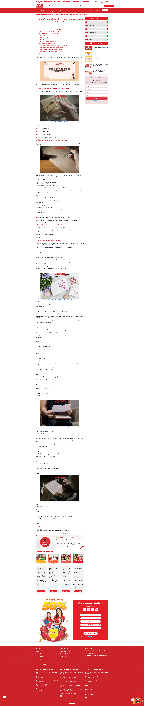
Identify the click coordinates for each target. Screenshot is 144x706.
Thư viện (93, 5)
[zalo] (102, 2)
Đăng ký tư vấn (108, 5)
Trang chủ (38, 14)
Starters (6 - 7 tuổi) (64, 653)
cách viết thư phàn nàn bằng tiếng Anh (54, 533)
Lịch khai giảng (39, 653)
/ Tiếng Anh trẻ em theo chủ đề (46, 14)
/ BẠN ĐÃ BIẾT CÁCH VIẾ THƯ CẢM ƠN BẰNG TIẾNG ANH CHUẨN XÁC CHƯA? (70, 14)
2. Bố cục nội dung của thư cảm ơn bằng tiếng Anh (48, 33)
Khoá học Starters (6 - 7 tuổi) (92, 25)
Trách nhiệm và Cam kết (41, 664)
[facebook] (100, 2)
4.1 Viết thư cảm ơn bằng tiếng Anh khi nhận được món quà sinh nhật (53, 45)
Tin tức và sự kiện (39, 659)
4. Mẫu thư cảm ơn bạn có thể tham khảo (46, 43)
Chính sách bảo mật (40, 656)
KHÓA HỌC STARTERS (53, 560)
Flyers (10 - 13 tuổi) (64, 659)
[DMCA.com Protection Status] (72, 703)
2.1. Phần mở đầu (42, 35)
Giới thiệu (48, 5)
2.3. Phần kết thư (42, 39)
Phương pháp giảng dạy (65, 5)
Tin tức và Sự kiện (77, 5)
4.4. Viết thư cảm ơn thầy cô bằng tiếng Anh (48, 51)
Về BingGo (38, 651)
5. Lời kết (39, 53)
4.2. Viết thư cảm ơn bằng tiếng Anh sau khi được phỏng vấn (51, 47)
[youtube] (101, 2)
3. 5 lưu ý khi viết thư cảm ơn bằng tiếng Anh (46, 41)
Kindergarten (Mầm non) (65, 651)
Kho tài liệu (100, 5)
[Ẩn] (62, 29)
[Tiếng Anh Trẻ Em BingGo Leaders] (40, 6)
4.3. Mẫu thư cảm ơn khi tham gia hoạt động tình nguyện (50, 49)
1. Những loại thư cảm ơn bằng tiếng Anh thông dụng (48, 31)
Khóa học (55, 5)
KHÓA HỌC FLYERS (78, 560)
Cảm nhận (85, 5)
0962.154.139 (39, 1)
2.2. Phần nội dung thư (43, 37)
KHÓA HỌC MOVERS (66, 560)
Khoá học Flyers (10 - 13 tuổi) (92, 32)
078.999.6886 (39, 2)
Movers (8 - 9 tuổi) (64, 656)
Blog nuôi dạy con (39, 661)
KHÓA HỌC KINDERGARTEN (41, 560)
